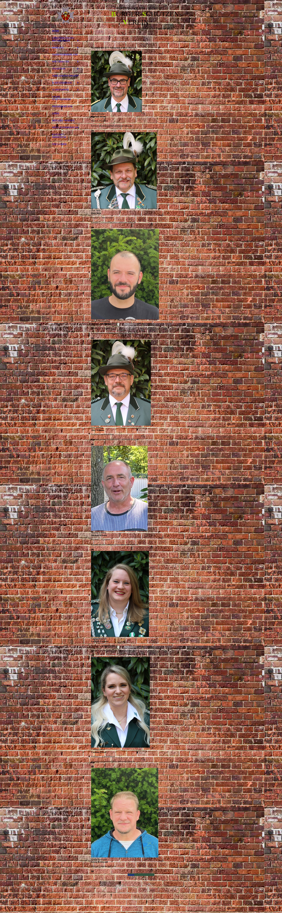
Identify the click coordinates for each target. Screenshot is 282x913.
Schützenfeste (62, 83)
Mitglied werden (63, 120)
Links (55, 113)
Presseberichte (62, 106)
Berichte (58, 47)
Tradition (58, 68)
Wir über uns (60, 61)
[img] (65, 15)
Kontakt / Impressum (59, 135)
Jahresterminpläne (65, 54)
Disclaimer (59, 144)
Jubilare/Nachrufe (64, 75)
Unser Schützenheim (61, 98)
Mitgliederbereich (64, 127)
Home (55, 31)
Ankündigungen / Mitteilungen (63, 39)
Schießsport (60, 89)
